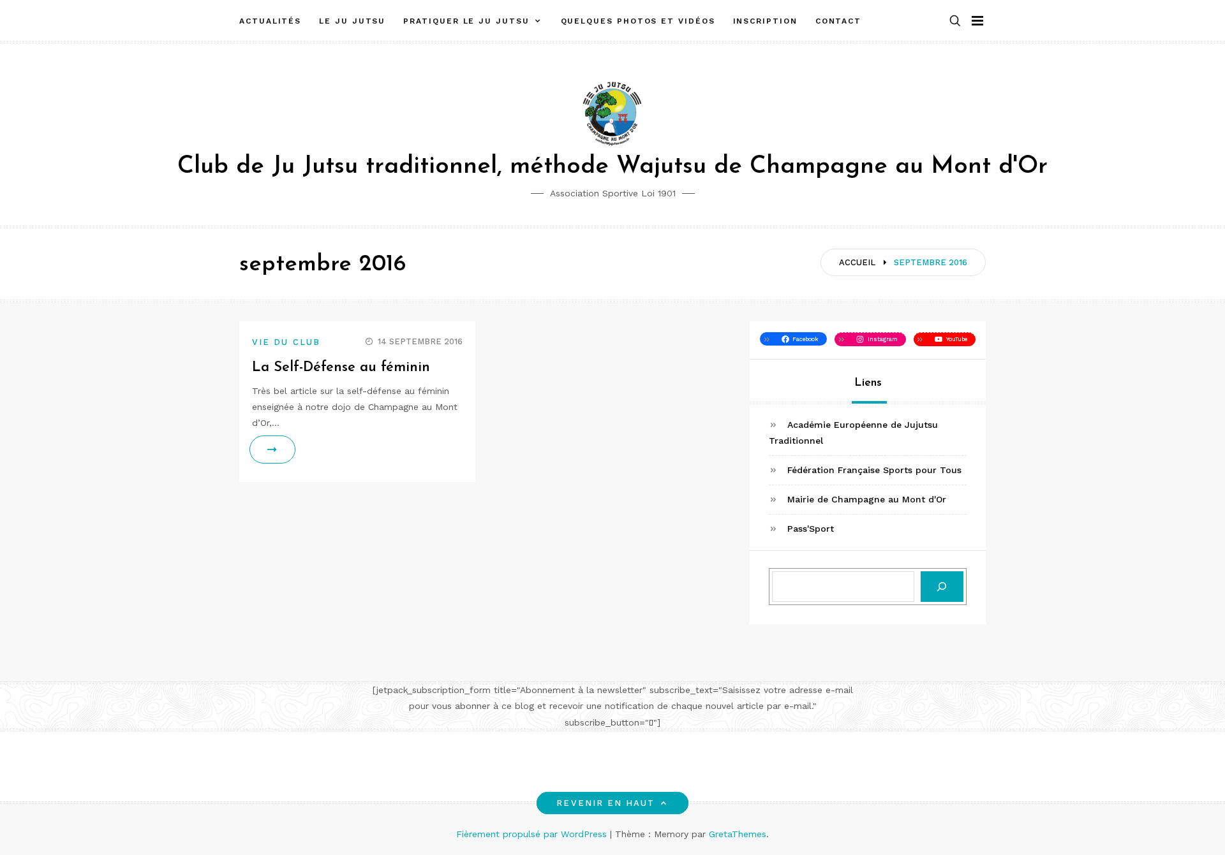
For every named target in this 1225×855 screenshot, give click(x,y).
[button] (955, 21)
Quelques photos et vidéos (638, 21)
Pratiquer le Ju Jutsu (466, 21)
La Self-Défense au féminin (341, 367)
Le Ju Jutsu (352, 21)
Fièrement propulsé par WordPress (533, 834)
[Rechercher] (942, 587)
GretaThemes (737, 834)
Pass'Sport (810, 528)
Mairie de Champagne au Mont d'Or (866, 499)
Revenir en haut (605, 803)
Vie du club (286, 342)
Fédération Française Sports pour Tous (874, 470)
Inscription (765, 21)
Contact (838, 21)
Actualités (270, 21)
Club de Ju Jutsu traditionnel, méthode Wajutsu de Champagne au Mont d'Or (612, 166)
